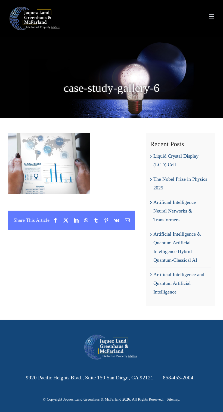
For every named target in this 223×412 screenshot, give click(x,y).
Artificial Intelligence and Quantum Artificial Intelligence (178, 283)
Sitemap (173, 399)
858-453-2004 (178, 377)
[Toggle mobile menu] (212, 16)
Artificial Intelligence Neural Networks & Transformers (174, 210)
